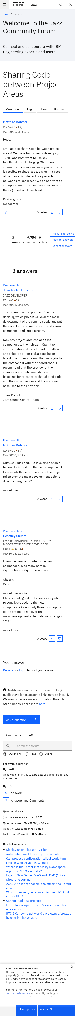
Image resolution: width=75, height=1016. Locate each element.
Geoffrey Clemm (14, 536)
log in (22, 670)
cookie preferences (18, 993)
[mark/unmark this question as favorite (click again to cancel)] (6, 212)
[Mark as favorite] (6, 212)
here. (42, 704)
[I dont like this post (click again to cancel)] (60, 212)
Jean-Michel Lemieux (18, 290)
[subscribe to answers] (6, 793)
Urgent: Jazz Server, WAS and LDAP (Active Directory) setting (35, 877)
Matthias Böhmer (15, 122)
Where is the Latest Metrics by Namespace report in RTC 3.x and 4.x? (36, 869)
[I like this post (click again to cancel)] (52, 212)
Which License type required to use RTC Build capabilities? (37, 894)
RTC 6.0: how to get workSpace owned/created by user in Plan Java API (38, 915)
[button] (72, 966)
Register (9, 670)
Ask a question (16, 720)
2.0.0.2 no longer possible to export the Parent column (38, 886)
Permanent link (12, 285)
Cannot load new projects (24, 900)
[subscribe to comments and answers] (6, 800)
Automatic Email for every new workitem (34, 854)
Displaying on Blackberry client (27, 850)
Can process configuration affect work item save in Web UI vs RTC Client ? (36, 861)
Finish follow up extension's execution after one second (36, 907)
